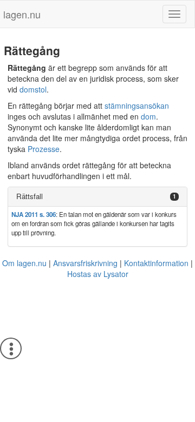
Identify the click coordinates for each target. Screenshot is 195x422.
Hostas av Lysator (97, 273)
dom (148, 116)
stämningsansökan (137, 105)
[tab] (97, 196)
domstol (33, 89)
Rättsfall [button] (29, 196)
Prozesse (44, 148)
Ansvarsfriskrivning (85, 263)
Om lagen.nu (24, 263)
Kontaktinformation (156, 263)
